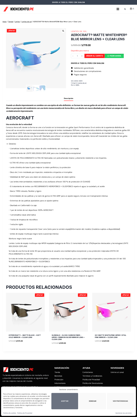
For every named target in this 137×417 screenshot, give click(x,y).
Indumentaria (59, 383)
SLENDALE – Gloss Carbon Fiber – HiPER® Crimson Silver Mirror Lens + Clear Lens (68, 337)
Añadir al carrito (94, 56)
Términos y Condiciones (92, 376)
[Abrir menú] (118, 9)
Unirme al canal (117, 372)
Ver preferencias (120, 401)
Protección (58, 379)
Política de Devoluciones (93, 383)
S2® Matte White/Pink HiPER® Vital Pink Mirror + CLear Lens (110, 336)
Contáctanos (88, 372)
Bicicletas (58, 376)
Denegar (92, 401)
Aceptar (64, 401)
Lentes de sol (79, 31)
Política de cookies (9, 413)
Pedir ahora (115, 56)
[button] (63, 31)
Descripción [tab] (68, 98)
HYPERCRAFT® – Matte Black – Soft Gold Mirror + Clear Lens (25, 336)
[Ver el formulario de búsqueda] (125, 9)
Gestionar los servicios (123, 413)
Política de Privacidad (24, 413)
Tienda (57, 372)
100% (77, 85)
